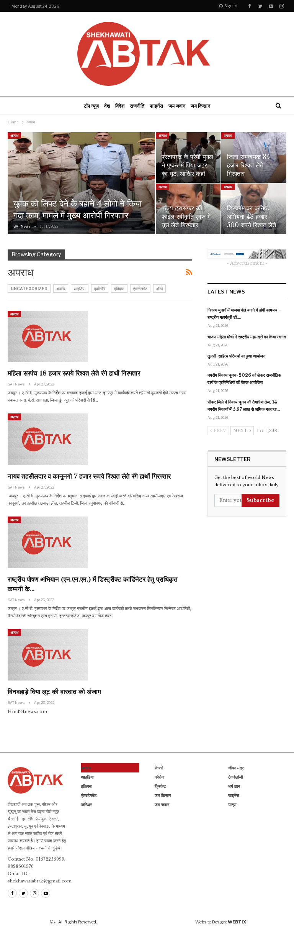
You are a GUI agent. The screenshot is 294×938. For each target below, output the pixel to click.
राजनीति (137, 106)
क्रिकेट (160, 786)
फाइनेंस (156, 106)
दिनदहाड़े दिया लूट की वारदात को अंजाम (54, 692)
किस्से (159, 768)
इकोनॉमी (99, 288)
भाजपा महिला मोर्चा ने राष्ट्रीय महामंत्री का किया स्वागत (246, 336)
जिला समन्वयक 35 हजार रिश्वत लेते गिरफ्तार (248, 165)
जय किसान (200, 106)
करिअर (86, 804)
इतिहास (119, 288)
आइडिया (79, 288)
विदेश (119, 106)
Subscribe (260, 500)
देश (107, 106)
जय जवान (176, 106)
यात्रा (232, 804)
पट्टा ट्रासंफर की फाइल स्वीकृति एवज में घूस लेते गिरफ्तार (186, 217)
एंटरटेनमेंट (140, 288)
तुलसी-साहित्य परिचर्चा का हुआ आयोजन (236, 356)
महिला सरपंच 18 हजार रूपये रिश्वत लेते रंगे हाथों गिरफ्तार (74, 373)
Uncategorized (29, 288)
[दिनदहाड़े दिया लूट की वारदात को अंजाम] (48, 655)
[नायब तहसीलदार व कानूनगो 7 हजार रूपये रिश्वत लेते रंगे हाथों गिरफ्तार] (48, 439)
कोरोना (159, 777)
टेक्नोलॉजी (235, 777)
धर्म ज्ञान (234, 786)
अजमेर (60, 288)
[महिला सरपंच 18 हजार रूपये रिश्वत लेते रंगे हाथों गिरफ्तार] (48, 336)
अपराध (14, 135)
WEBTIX (237, 922)
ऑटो (159, 288)
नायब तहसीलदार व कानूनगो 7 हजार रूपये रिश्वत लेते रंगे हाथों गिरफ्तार (89, 476)
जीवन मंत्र (236, 768)
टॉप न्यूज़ (91, 106)
